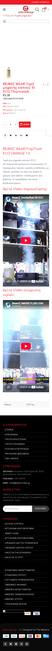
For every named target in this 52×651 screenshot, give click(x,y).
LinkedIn (16, 135)
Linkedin (27, 644)
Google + (21, 135)
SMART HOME (12, 533)
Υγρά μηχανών (19, 110)
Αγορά (26, 124)
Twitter (10, 135)
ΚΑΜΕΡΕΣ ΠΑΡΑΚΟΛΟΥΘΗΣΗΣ (19, 594)
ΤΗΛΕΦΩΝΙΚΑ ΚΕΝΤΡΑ (16, 604)
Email (27, 135)
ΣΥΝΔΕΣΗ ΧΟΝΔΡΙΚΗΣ (40, 2)
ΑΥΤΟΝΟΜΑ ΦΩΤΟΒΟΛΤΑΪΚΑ (19, 529)
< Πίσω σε (17, 16)
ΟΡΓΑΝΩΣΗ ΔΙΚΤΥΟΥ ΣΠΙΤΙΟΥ (19, 548)
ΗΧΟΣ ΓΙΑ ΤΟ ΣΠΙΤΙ (14, 557)
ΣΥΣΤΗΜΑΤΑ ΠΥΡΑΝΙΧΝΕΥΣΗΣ (19, 580)
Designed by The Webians (36, 630)
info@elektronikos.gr (19, 483)
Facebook (5, 135)
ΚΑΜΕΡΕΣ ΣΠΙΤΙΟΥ (14, 599)
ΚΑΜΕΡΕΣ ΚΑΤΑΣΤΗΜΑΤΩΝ (18, 590)
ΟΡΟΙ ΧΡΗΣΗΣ (11, 459)
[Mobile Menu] (5, 9)
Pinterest (16, 644)
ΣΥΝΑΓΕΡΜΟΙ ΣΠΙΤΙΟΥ (15, 575)
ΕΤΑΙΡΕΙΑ (9, 430)
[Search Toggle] (37, 10)
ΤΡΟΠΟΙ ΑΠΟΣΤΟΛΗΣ (15, 439)
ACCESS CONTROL (14, 524)
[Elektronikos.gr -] (26, 10)
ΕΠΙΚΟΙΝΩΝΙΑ (11, 435)
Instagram (21, 644)
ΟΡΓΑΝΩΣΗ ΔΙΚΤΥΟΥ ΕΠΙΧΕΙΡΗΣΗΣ (21, 543)
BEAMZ (12, 113)
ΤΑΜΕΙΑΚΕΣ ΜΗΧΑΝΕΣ (16, 585)
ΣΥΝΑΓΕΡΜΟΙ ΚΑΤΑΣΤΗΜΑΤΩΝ (20, 570)
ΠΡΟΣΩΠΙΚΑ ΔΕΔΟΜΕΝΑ (17, 454)
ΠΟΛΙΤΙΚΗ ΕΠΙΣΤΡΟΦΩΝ (17, 449)
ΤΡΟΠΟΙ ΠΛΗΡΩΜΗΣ (15, 444)
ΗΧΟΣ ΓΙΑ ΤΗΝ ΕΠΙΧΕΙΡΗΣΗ (18, 553)
